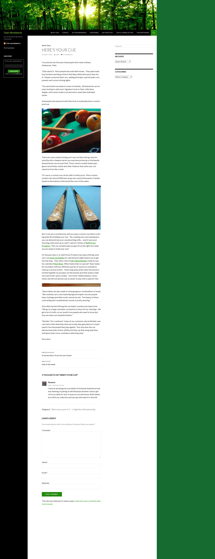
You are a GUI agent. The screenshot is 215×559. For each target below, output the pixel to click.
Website (45, 483)
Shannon (51, 382)
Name (45, 462)
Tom (57, 55)
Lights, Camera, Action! (124, 32)
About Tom (55, 32)
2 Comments (68, 55)
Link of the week (48, 362)
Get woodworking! (79, 32)
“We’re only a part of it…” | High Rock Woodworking (73, 409)
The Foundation (9, 48)
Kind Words (94, 32)
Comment (46, 430)
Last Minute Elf (107, 32)
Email (45, 472)
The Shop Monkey (143, 32)
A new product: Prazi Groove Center (57, 354)
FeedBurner (18, 74)
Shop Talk (46, 45)
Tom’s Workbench (13, 43)
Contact (65, 32)
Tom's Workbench (13, 32)
